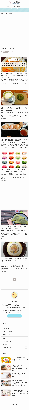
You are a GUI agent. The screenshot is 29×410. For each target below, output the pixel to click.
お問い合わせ (22, 402)
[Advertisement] (14, 32)
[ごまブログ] (14, 2)
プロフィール (14, 316)
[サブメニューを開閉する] (26, 332)
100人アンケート (8, 328)
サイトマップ (6, 402)
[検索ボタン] (26, 2)
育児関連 (6, 344)
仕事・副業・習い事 (9, 332)
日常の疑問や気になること (10, 341)
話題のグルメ (5, 51)
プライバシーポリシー (14, 402)
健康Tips (6, 338)
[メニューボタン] (2, 2)
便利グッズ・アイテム (9, 335)
